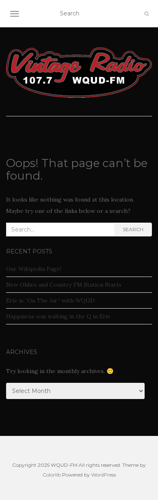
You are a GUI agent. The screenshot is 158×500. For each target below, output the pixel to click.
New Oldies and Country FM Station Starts (64, 284)
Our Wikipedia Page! (33, 269)
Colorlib (52, 475)
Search (133, 229)
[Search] (146, 14)
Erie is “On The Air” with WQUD (50, 300)
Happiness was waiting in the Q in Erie (58, 316)
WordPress (103, 475)
